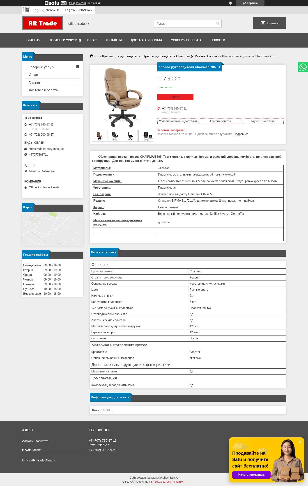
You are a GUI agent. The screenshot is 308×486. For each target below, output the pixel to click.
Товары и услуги (63, 40)
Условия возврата (186, 40)
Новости (218, 40)
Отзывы (35, 82)
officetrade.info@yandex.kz (46, 149)
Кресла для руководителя (121, 56)
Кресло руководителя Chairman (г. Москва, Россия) (181, 56)
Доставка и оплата (146, 40)
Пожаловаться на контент (169, 481)
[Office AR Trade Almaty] (42, 23)
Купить (175, 97)
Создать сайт (77, 3)
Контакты (114, 40)
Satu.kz (173, 477)
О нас (92, 40)
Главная (33, 40)
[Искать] (218, 23)
